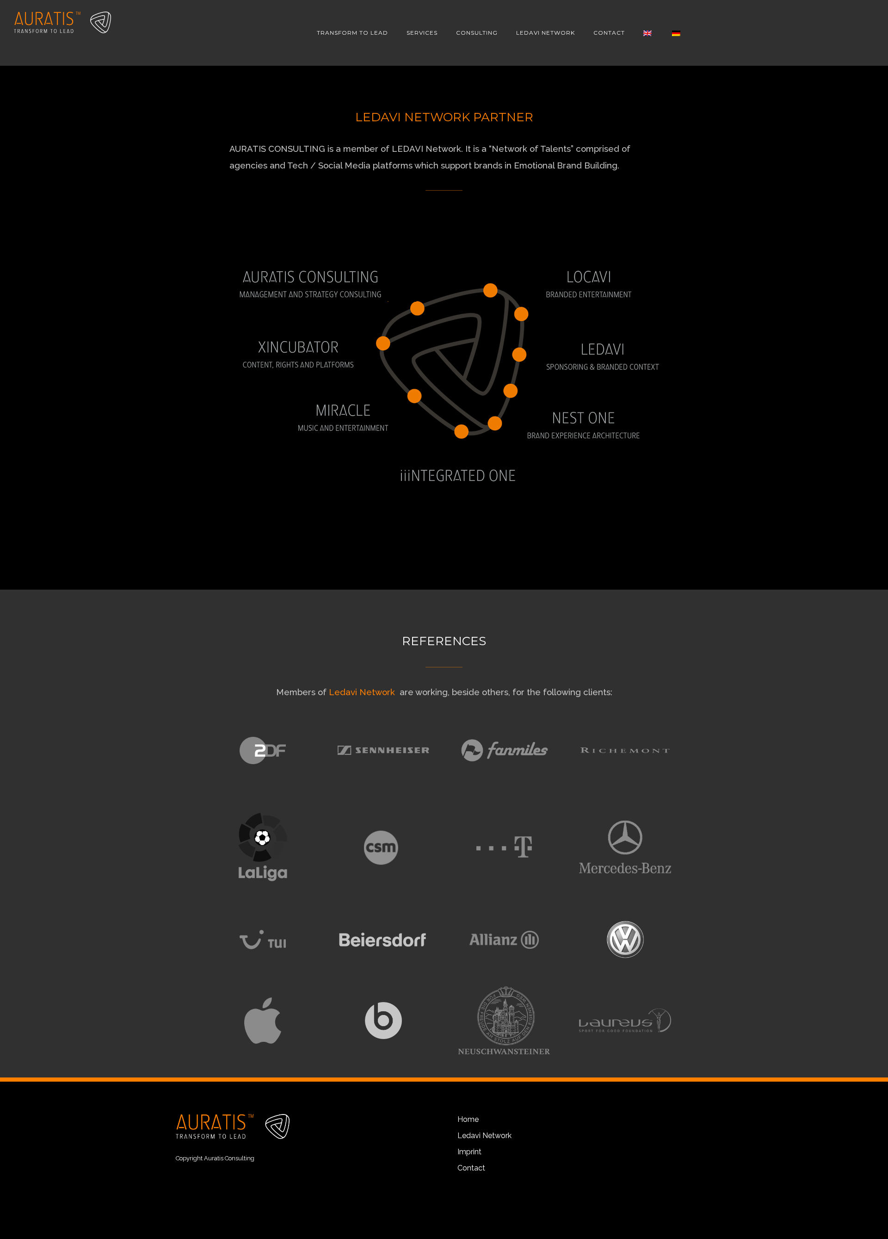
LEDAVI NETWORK (545, 32)
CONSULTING (477, 32)
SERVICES (422, 32)
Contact (471, 1168)
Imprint (469, 1151)
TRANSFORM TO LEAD (352, 32)
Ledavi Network (363, 692)
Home (468, 1119)
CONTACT (609, 32)
